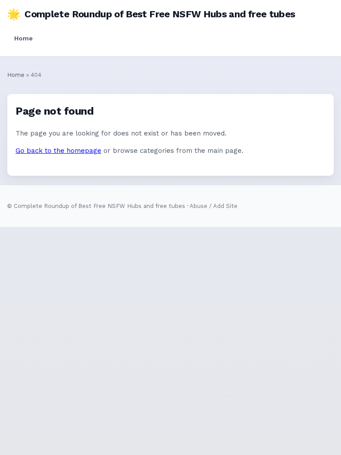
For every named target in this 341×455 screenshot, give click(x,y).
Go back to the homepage (58, 151)
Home (23, 38)
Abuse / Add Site (214, 206)
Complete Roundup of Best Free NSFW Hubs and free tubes (151, 14)
